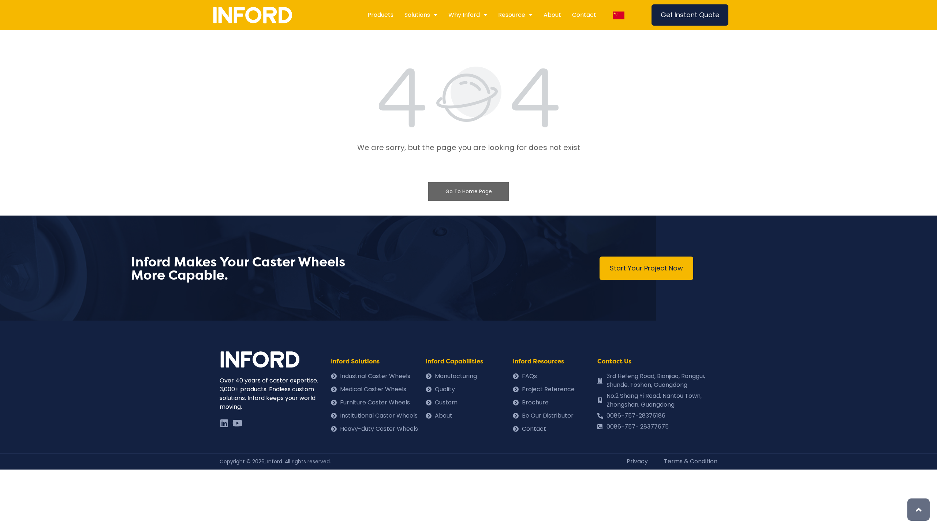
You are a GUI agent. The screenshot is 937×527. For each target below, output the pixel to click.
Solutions (417, 15)
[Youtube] (237, 423)
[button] (690, 15)
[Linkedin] (224, 423)
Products (380, 15)
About (552, 15)
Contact (584, 15)
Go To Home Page (468, 191)
